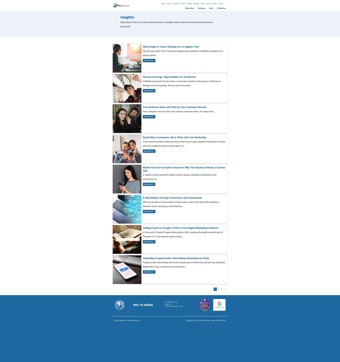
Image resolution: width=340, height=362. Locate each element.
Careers (214, 4)
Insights (189, 4)
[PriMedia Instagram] (170, 321)
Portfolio (182, 4)
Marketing (189, 8)
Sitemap (206, 320)
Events (203, 4)
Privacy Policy (198, 320)
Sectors (176, 4)
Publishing (221, 8)
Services (169, 4)
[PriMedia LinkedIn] (174, 321)
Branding (201, 8)
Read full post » (149, 60)
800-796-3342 (221, 320)
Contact (220, 4)
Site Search (189, 320)
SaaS (211, 8)
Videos (208, 4)
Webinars (196, 4)
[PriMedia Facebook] (166, 321)
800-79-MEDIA (143, 305)
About (163, 4)
